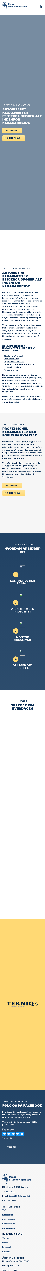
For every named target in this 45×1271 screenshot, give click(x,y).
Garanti (5, 1238)
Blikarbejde (7, 1215)
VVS (4, 1210)
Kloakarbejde (8, 1219)
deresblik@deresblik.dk (31, 386)
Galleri (5, 1242)
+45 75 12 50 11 (11, 130)
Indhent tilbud (12, 138)
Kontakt (6, 1252)
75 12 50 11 (10, 1192)
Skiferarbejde (8, 1224)
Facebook (9, 1125)
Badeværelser (9, 1228)
